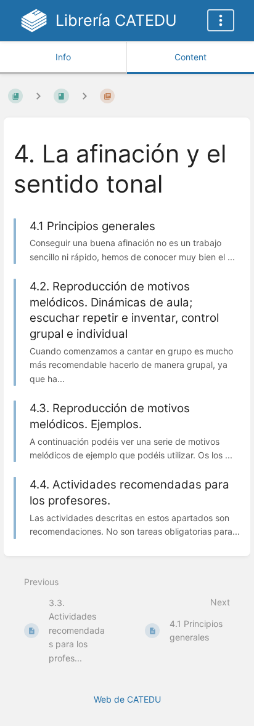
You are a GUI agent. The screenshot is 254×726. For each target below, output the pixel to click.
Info (63, 57)
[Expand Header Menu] (220, 20)
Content (190, 57)
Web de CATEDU (127, 699)
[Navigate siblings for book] (38, 95)
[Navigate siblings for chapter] (84, 95)
